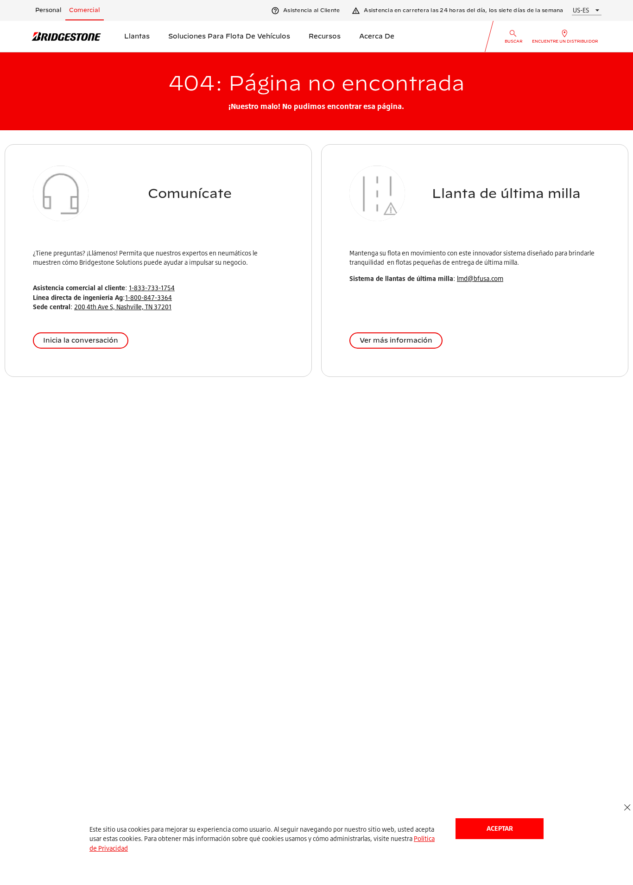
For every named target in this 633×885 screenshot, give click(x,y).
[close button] (627, 808)
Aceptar (500, 828)
